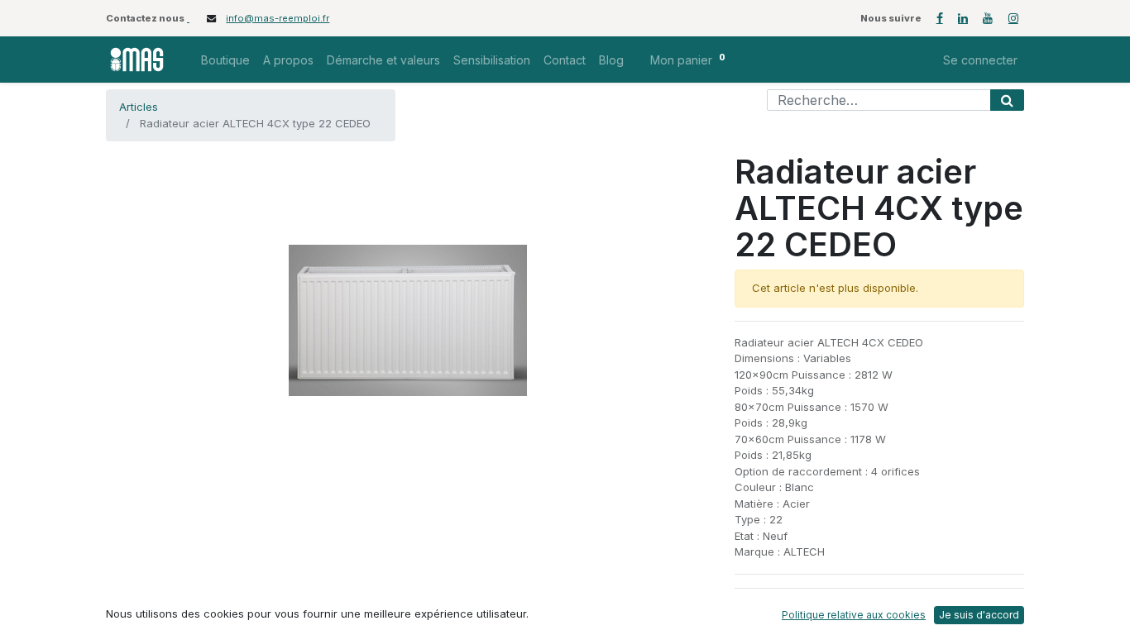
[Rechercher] (1007, 100)
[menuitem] (225, 60)
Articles (138, 106)
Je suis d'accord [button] (979, 615)
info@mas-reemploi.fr (277, 18)
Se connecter (980, 60)
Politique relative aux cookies (854, 615)
